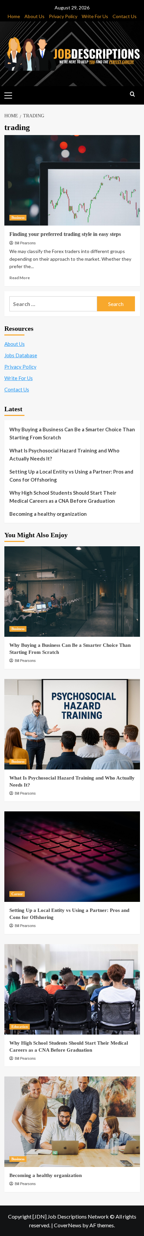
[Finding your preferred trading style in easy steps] (72, 180)
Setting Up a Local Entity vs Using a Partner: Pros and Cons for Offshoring (71, 476)
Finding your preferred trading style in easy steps (65, 234)
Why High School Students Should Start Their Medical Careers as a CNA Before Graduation (62, 497)
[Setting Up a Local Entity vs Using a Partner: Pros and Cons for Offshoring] (72, 856)
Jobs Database (20, 355)
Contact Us (125, 16)
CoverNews (67, 1225)
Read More (19, 277)
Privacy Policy (63, 16)
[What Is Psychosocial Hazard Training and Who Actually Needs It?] (72, 724)
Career (17, 894)
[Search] (132, 94)
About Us (34, 16)
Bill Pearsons (25, 243)
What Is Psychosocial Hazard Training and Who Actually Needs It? (64, 454)
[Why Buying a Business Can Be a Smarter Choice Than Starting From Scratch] (72, 591)
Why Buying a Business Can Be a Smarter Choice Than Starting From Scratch (72, 433)
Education (19, 1027)
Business (17, 217)
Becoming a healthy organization (48, 514)
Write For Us (95, 16)
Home (14, 16)
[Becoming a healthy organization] (72, 1121)
